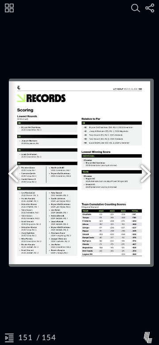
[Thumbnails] (9, 8)
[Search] (135, 8)
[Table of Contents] (9, 337)
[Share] (150, 8)
